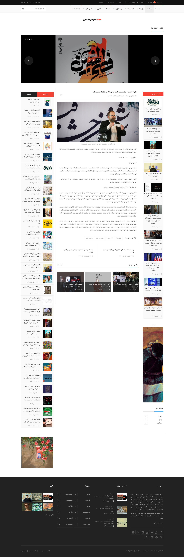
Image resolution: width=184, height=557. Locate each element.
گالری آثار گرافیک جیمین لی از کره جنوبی (104, 497)
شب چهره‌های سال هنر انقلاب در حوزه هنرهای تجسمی (153, 131)
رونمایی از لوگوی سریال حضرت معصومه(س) (153, 110)
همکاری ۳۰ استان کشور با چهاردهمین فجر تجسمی (153, 289)
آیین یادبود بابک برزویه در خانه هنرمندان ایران (72, 285)
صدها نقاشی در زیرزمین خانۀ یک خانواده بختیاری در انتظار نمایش (31, 355)
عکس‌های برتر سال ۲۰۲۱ (130, 287)
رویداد (141, 9)
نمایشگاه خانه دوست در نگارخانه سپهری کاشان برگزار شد (31, 157)
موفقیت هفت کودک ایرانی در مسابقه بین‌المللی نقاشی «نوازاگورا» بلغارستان (31, 344)
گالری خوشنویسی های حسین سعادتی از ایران (105, 522)
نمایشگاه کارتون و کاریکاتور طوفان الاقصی (31, 288)
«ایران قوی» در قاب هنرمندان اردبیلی (34, 100)
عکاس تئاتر (89, 238)
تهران (153, 416)
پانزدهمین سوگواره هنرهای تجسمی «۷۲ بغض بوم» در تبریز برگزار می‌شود (31, 411)
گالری (99, 9)
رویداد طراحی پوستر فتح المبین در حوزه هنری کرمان (92, 59)
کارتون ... (65, 518)
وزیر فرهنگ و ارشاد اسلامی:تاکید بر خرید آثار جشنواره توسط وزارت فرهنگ (153, 219)
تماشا (108, 9)
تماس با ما (111, 2)
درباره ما (121, 2)
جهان (153, 420)
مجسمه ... (65, 524)
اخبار (150, 9)
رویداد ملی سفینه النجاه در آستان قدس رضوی (31, 388)
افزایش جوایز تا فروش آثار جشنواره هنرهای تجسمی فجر (153, 310)
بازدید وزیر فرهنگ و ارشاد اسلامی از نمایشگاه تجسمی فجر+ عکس (153, 243)
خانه (159, 9)
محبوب (29, 94)
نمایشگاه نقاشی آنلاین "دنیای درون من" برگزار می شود (32, 377)
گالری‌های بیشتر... (49, 515)
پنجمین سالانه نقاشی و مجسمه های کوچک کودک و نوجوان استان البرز (31, 201)
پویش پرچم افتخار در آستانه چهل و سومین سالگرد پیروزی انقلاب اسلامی (153, 267)
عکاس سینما (100, 238)
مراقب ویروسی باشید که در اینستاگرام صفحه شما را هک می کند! (153, 195)
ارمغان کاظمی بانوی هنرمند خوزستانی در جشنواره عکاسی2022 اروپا (31, 300)
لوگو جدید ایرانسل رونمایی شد (31, 222)
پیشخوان (119, 9)
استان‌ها (92, 55)
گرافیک (112, 494)
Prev (28, 60)
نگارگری (66, 506)
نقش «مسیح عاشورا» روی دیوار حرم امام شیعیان (32, 122)
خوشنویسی (110, 519)
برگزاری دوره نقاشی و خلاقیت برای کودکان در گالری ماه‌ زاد (33, 234)
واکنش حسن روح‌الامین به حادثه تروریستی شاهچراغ (32, 321)
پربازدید (45, 94)
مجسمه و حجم (109, 506)
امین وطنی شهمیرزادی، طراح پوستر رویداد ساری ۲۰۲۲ (32, 245)
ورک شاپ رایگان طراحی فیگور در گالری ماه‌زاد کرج (32, 189)
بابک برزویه (110, 238)
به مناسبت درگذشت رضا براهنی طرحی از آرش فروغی (78, 251)
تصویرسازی (66, 500)
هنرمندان (88, 9)
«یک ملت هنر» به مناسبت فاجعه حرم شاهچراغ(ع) (31, 144)
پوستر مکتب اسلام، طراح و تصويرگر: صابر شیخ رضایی (119, 251)
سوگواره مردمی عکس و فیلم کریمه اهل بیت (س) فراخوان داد (32, 400)
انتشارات (77, 9)
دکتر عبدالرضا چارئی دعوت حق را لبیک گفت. (153, 174)
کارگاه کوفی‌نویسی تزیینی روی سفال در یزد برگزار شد (32, 421)
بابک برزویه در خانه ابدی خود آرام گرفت (99, 285)
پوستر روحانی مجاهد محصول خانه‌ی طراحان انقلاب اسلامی (153, 153)
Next (155, 60)
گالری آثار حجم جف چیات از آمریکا (105, 510)
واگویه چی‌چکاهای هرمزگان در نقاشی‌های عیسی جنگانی (31, 277)
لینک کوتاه (91, 63)
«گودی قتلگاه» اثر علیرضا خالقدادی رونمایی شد (32, 111)
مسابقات (130, 9)
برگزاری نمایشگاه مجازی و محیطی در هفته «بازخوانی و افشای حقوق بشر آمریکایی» (31, 134)
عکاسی (66, 512)
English (100, 2)
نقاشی (82, 494)
